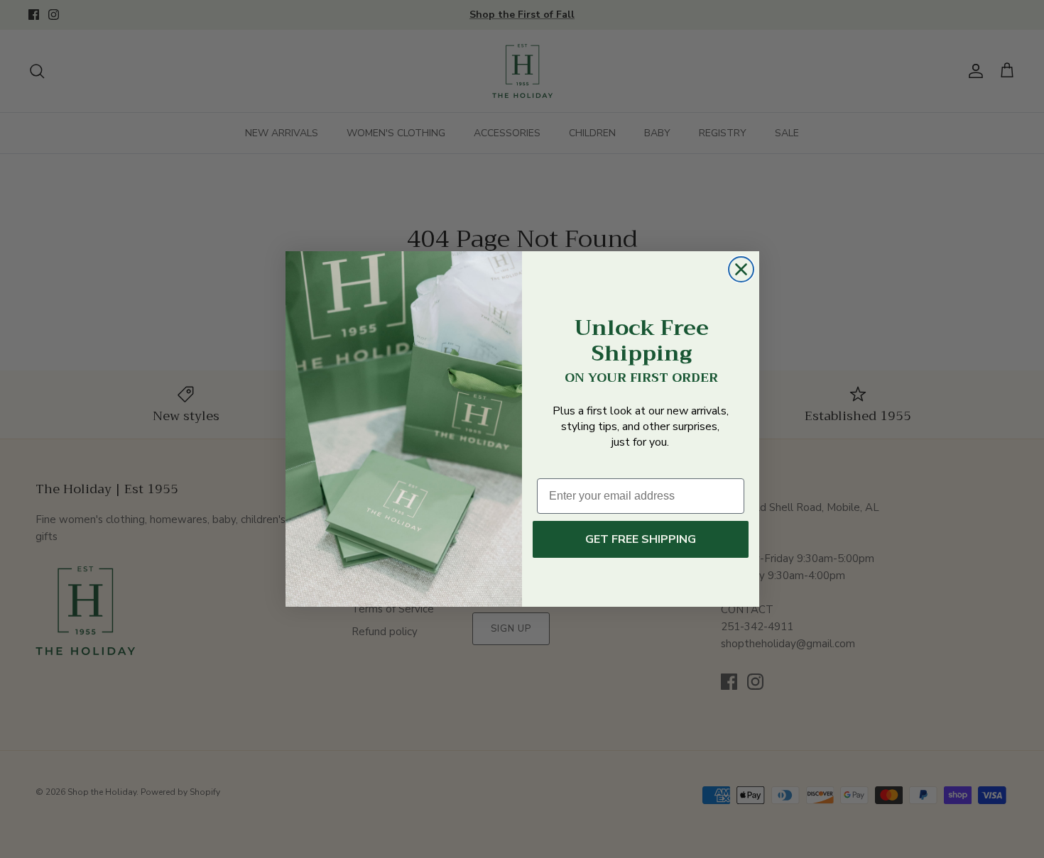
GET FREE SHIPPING (640, 539)
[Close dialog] (741, 269)
